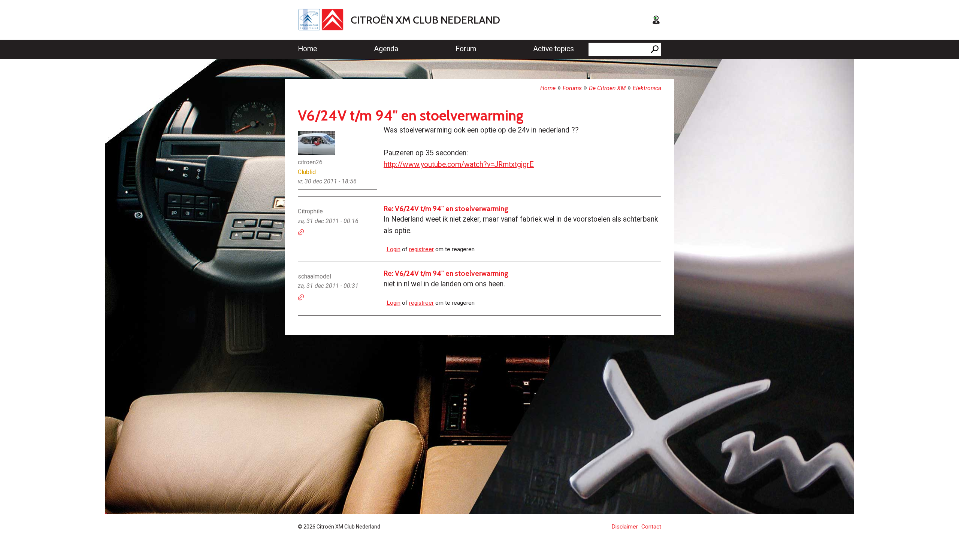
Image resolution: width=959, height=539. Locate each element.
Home (307, 49)
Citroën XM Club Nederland (425, 20)
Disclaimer (624, 526)
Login (393, 249)
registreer (421, 249)
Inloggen (656, 20)
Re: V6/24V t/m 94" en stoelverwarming (446, 208)
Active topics (553, 49)
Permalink (301, 232)
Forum (466, 49)
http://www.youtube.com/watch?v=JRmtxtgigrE (459, 164)
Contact (651, 526)
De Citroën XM (607, 88)
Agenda (386, 49)
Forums (572, 88)
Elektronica (647, 88)
